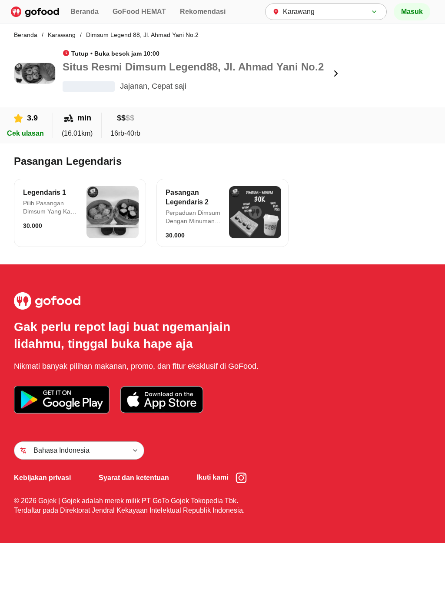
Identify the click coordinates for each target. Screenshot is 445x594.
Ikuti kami (212, 477)
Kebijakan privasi (42, 477)
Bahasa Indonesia (61, 450)
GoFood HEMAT (139, 11)
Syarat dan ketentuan (134, 477)
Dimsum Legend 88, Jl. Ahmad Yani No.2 (142, 34)
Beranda (84, 11)
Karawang (62, 34)
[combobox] (326, 12)
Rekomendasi (203, 11)
